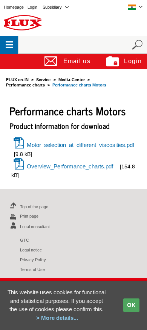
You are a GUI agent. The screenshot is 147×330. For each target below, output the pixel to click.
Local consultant (35, 226)
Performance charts (25, 85)
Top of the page (34, 206)
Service (43, 79)
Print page (29, 216)
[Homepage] (22, 22)
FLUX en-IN (17, 79)
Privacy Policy (33, 259)
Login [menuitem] (32, 7)
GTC (24, 240)
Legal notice (31, 250)
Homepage (14, 7)
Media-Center (71, 79)
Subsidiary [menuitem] (52, 7)
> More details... (57, 318)
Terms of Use (32, 269)
